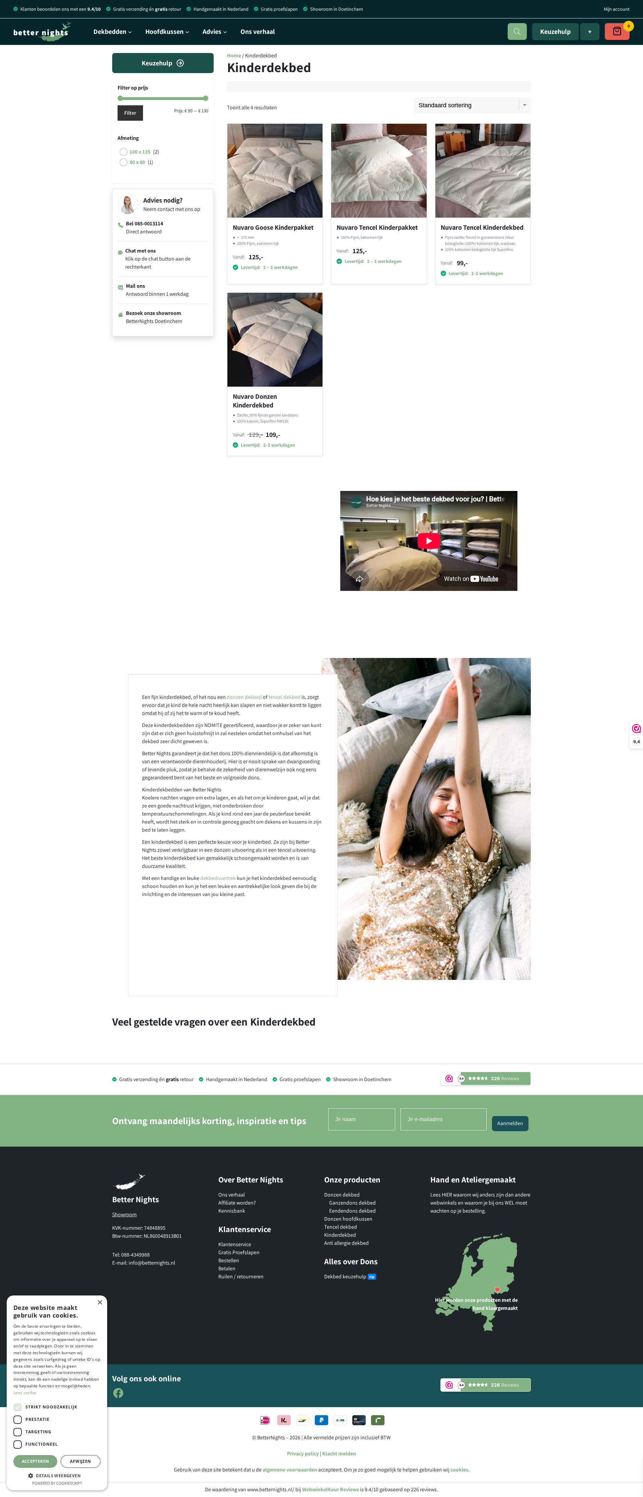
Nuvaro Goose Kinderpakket (273, 227)
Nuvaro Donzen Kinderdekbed (255, 400)
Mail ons (135, 285)
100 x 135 (140, 151)
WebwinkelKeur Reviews (330, 1489)
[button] (56, 1475)
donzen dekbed (244, 697)
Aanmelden (510, 1123)
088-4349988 (135, 1254)
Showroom (124, 1214)
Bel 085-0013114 (144, 223)
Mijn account (617, 9)
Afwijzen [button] (80, 1461)
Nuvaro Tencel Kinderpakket (377, 227)
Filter (130, 112)
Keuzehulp (555, 31)
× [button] (99, 1302)
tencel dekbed (284, 697)
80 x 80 (137, 162)
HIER (447, 1194)
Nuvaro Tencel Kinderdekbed (482, 227)
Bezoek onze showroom (153, 313)
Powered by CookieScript (57, 1483)
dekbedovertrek (218, 878)
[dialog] (57, 1392)
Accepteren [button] (35, 1461)
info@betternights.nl (152, 1262)
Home (234, 55)
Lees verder (25, 1392)
